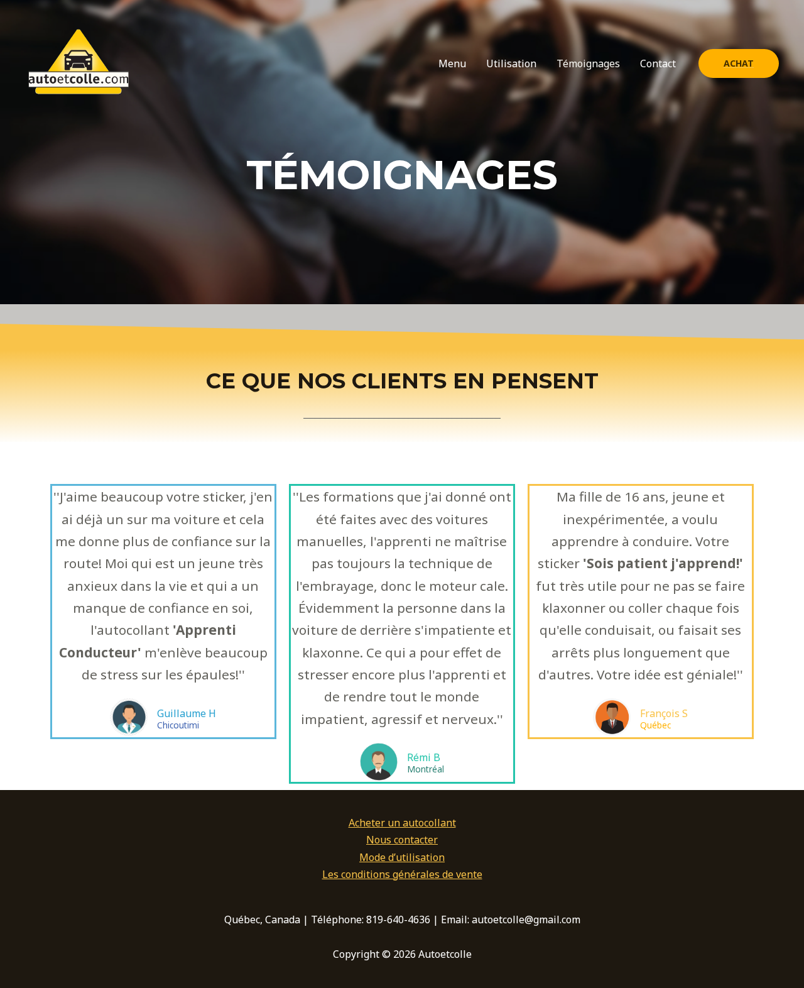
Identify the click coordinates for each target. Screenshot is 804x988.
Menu (452, 63)
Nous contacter (402, 840)
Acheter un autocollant (402, 823)
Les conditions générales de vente (402, 874)
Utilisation (511, 63)
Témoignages (588, 63)
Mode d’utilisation (402, 857)
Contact (658, 63)
